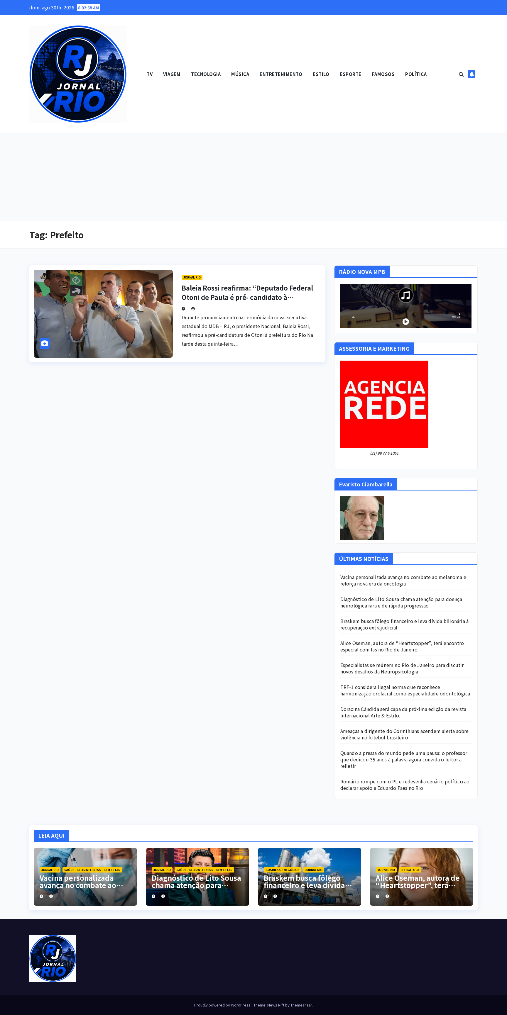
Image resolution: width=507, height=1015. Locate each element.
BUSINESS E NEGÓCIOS (283, 870)
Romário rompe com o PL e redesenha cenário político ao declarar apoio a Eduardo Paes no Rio (405, 784)
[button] (461, 74)
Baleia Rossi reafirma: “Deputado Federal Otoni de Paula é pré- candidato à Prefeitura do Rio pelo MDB (247, 297)
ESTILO (321, 74)
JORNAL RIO (192, 277)
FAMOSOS (383, 74)
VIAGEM (171, 74)
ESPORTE (350, 74)
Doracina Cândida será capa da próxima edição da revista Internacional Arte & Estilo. (403, 712)
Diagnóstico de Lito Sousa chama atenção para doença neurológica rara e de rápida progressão (401, 602)
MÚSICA (240, 74)
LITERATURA (409, 870)
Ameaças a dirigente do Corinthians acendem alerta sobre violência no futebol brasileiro (404, 734)
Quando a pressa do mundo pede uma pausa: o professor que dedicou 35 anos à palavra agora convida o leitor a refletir (403, 759)
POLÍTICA (416, 74)
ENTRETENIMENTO (281, 74)
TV (150, 74)
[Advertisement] (253, 177)
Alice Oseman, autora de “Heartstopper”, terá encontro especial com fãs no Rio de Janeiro (402, 646)
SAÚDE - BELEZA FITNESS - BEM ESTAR (92, 870)
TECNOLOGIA (206, 74)
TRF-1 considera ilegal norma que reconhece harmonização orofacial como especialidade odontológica (405, 690)
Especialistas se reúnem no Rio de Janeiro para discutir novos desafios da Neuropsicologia (402, 668)
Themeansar (301, 1005)
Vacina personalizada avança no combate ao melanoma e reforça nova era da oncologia (403, 580)
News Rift (275, 1005)
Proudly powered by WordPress (222, 1005)
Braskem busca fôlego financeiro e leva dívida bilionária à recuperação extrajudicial (404, 624)
